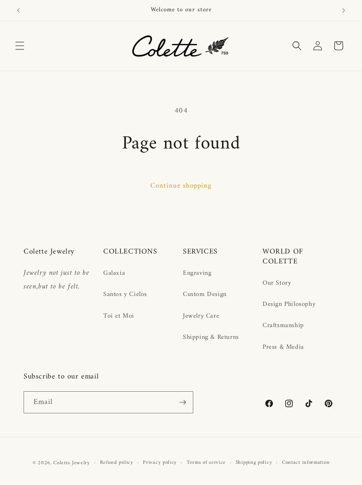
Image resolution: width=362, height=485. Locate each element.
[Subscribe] (182, 402)
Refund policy (116, 463)
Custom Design (205, 294)
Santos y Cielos (125, 294)
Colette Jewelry (71, 463)
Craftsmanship (283, 325)
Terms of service (206, 463)
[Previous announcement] (18, 10)
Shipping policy (254, 463)
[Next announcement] (343, 10)
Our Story (277, 283)
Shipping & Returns (211, 337)
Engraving (197, 273)
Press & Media (283, 347)
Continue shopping (181, 186)
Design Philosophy (289, 304)
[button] (19, 45)
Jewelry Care (201, 316)
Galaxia (114, 273)
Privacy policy (160, 463)
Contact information (305, 463)
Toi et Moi (118, 316)
